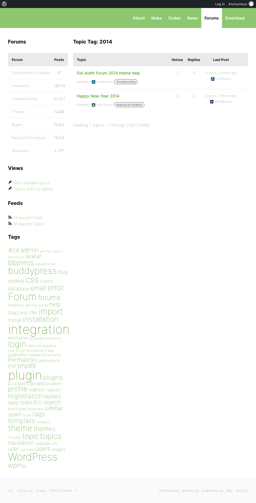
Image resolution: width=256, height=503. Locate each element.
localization (53, 338)
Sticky (27, 415)
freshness (16, 305)
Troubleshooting (125, 81)
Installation (20, 85)
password (38, 354)
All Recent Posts (28, 217)
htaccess (18, 313)
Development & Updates (31, 72)
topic (30, 436)
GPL (11, 491)
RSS (37, 403)
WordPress (32, 457)
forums (49, 297)
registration (25, 396)
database (18, 289)
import (51, 311)
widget (58, 449)
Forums (211, 17)
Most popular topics (31, 182)
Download (235, 17)
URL (55, 444)
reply (13, 403)
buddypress (32, 270)
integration (39, 329)
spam (15, 414)
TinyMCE (14, 438)
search (52, 402)
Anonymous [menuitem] (237, 4)
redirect (37, 390)
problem (54, 383)
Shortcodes (35, 409)
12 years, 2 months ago (220, 73)
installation (40, 319)
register (54, 389)
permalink (54, 355)
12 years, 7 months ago (220, 96)
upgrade (43, 443)
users (42, 448)
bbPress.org (34, 18)
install (14, 320)
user (13, 448)
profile (18, 389)
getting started (36, 305)
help (55, 304)
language (36, 338)
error (56, 287)
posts (23, 383)
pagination (18, 354)
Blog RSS (242, 491)
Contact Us (25, 491)
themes (45, 429)
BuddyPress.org (212, 491)
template (22, 421)
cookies (16, 281)
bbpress (21, 262)
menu (32, 346)
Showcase (20, 150)
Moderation (47, 346)
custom (46, 281)
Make (156, 17)
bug (63, 272)
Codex (174, 17)
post (12, 383)
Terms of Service (60, 491)
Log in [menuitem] (220, 4)
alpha (57, 251)
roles (26, 402)
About (139, 17)
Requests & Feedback (129, 104)
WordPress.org (169, 491)
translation (21, 443)
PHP (12, 366)
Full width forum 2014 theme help (108, 72)
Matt (229, 491)
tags (38, 414)
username (27, 450)
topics (51, 436)
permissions (49, 360)
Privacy (41, 491)
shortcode (17, 408)
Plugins (17, 124)
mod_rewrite (16, 351)
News (192, 17)
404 (13, 250)
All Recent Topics (29, 223)
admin (29, 250)
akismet (46, 251)
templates (43, 422)
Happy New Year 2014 (98, 95)
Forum (22, 296)
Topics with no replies (33, 188)
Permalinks (22, 359)
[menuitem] (4, 4)
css (32, 279)
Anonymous (16, 257)
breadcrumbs (45, 264)
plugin (25, 375)
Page (49, 350)
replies (52, 396)
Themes (18, 111)
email (38, 288)
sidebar (53, 408)
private (37, 383)
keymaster (18, 337)
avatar (33, 256)
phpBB (27, 365)
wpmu (17, 465)
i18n (33, 313)
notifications (35, 351)
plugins (53, 377)
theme (20, 428)
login (17, 344)
